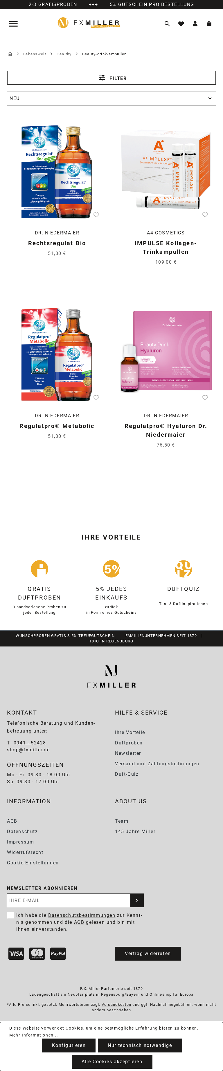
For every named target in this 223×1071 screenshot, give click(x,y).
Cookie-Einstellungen (33, 863)
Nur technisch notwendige (140, 1045)
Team (121, 821)
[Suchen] (167, 24)
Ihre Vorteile (130, 732)
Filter (117, 78)
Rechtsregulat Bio (57, 243)
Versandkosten (117, 1004)
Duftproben (129, 743)
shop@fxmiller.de (28, 750)
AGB (12, 821)
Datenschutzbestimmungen (82, 915)
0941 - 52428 (30, 743)
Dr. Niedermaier (57, 233)
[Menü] (14, 24)
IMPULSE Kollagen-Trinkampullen (166, 247)
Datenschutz (22, 831)
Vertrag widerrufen (148, 953)
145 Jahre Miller (135, 831)
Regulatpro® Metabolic (56, 425)
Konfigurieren (69, 1045)
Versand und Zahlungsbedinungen (157, 763)
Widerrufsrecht (25, 852)
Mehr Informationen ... (34, 1035)
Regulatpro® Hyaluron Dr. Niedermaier (166, 430)
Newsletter (128, 753)
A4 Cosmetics (166, 233)
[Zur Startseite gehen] (89, 22)
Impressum (20, 842)
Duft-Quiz (127, 774)
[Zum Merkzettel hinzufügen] (96, 214)
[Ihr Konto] (195, 24)
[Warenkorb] (209, 24)
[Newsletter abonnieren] (137, 900)
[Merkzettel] (181, 24)
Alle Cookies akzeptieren (112, 1061)
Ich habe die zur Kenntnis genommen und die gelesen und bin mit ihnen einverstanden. (79, 922)
